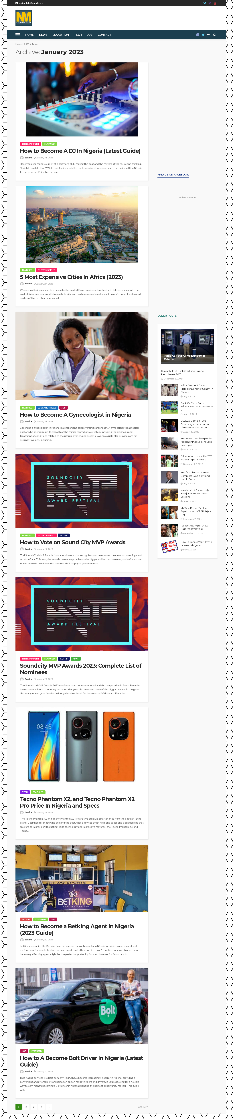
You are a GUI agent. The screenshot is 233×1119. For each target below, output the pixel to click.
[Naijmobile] (23, 18)
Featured (49, 144)
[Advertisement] (187, 85)
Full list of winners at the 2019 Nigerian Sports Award (196, 458)
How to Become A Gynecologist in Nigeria (75, 415)
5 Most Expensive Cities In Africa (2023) (71, 277)
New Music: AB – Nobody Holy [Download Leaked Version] (195, 493)
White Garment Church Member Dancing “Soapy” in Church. (197, 388)
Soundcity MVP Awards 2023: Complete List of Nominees (80, 669)
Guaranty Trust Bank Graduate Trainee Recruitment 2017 (182, 372)
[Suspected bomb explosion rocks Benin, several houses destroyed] (169, 443)
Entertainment (30, 144)
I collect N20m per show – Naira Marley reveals (195, 527)
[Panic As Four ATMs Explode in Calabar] (187, 346)
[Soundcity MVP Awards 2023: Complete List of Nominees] (81, 614)
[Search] (214, 34)
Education (61, 34)
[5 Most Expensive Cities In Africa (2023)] (81, 224)
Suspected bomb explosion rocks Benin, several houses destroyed (196, 441)
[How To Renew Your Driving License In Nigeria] (169, 546)
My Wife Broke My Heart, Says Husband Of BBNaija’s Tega (196, 511)
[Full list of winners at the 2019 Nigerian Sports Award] (169, 460)
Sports (26, 919)
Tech (25, 792)
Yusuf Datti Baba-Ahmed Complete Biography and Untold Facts (195, 475)
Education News (47, 408)
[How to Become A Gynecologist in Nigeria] (81, 356)
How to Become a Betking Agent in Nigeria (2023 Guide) (77, 929)
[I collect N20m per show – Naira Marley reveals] (169, 530)
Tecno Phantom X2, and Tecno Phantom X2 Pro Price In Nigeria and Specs (77, 802)
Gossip (64, 535)
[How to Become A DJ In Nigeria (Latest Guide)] (81, 99)
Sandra (28, 157)
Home (29, 34)
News (43, 34)
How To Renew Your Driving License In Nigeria (196, 543)
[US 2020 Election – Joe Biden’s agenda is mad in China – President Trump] (169, 425)
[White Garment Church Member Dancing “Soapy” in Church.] (169, 390)
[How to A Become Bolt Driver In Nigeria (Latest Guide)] (81, 1006)
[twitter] (204, 3)
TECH (78, 34)
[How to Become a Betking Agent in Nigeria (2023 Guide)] (81, 878)
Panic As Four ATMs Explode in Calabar (184, 357)
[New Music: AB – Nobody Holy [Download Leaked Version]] (169, 495)
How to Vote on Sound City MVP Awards (72, 542)
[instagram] (209, 3)
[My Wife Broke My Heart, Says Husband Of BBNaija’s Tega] (169, 512)
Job (89, 34)
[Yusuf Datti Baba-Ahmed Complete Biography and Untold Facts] (169, 477)
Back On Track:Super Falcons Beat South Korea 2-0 (197, 406)
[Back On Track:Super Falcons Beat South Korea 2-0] (169, 407)
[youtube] (215, 3)
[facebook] (200, 3)
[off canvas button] (17, 34)
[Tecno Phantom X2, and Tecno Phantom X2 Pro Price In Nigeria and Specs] (81, 746)
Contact (104, 34)
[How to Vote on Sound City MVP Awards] (81, 491)
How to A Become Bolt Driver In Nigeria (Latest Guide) (81, 1061)
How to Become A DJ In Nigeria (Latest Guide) (80, 151)
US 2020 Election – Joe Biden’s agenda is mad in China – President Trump (195, 424)
